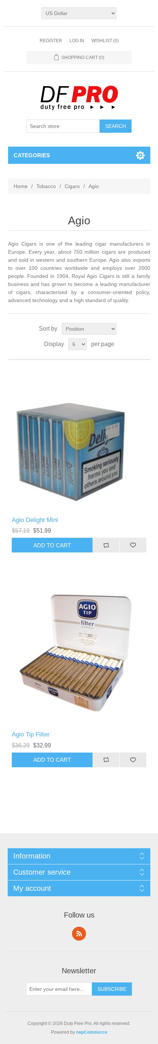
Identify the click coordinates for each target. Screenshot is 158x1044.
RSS (79, 934)
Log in (76, 40)
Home (21, 186)
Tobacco (46, 186)
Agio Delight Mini (35, 520)
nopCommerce (91, 1032)
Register (51, 40)
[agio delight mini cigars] (79, 438)
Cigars (72, 186)
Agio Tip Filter (31, 734)
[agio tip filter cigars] (79, 653)
